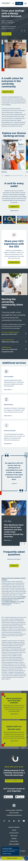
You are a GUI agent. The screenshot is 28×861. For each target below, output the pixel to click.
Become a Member (14, 827)
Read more (7, 540)
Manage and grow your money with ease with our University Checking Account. (11, 161)
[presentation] (27, 860)
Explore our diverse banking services (14, 134)
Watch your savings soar (10, 342)
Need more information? (14, 559)
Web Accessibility (14, 844)
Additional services (14, 362)
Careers (14, 830)
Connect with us (14, 262)
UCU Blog (7, 521)
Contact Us (15, 565)
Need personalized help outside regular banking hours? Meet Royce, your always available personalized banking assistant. (14, 383)
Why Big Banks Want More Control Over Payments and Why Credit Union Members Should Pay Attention (13, 531)
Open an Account (12, 858)
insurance (6, 601)
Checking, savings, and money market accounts (11, 155)
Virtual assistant (8, 376)
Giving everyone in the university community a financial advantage (14, 772)
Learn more (12, 35)
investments (13, 601)
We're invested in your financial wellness (14, 700)
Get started (7, 444)
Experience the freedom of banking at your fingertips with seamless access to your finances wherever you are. (14, 410)
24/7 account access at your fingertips (14, 790)
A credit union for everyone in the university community (12, 82)
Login (20, 3)
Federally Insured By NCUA (14, 815)
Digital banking (8, 404)
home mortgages (17, 598)
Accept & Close (6, 853)
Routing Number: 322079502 (14, 810)
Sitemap (14, 838)
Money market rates (8, 339)
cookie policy (12, 851)
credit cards (10, 598)
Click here (8, 603)
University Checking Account (10, 332)
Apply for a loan (8, 91)
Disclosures (14, 835)
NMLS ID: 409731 (14, 812)
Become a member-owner (14, 781)
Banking (4, 172)
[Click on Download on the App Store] (8, 796)
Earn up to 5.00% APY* (9, 334)
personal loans (8, 599)
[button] (13, 3)
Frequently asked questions (14, 553)
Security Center (14, 833)
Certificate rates (6, 347)
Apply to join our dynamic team (14, 727)
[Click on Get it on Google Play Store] (19, 796)
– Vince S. (14, 483)
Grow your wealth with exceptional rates (9, 350)
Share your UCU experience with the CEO (14, 244)
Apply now (15, 206)
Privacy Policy (14, 841)
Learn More (7, 389)
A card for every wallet (14, 185)
